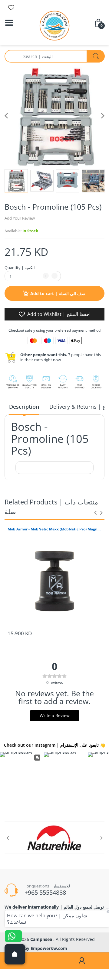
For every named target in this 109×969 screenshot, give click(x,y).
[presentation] (95, 512)
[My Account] (81, 961)
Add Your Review (20, 218)
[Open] (15, 954)
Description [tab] (24, 406)
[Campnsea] (54, 25)
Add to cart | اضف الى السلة (58, 293)
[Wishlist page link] (11, 8)
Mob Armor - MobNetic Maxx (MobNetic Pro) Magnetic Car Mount (54, 529)
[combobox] (54, 56)
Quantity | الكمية (20, 267)
